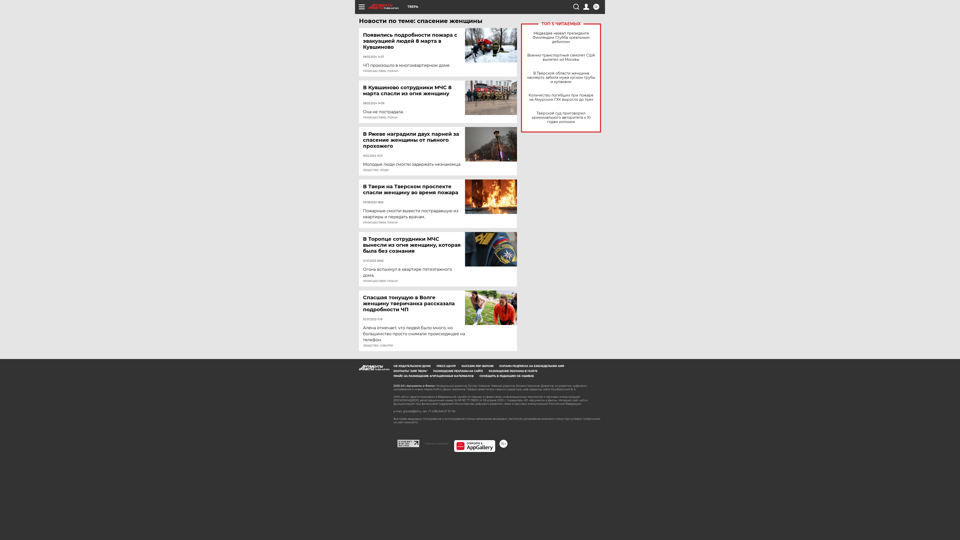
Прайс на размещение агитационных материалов (434, 376)
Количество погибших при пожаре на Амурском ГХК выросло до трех (561, 97)
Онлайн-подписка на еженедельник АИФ (531, 366)
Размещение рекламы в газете (513, 371)
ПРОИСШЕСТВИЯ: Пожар (380, 71)
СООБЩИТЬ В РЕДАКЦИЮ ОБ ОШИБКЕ (507, 376)
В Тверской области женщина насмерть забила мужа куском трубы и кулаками (561, 77)
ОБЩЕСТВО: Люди (375, 170)
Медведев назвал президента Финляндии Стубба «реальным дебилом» (561, 37)
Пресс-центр (446, 366)
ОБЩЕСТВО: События (378, 345)
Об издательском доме (412, 366)
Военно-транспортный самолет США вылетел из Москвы (561, 57)
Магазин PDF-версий (478, 366)
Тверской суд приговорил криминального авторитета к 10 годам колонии (561, 117)
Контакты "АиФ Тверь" (411, 371)
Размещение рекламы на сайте (458, 371)
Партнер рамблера (436, 443)
